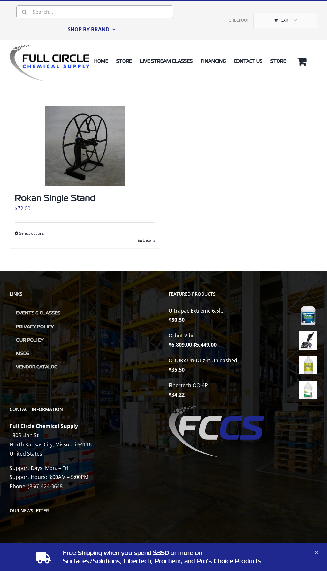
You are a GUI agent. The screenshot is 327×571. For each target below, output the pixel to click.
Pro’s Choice (214, 561)
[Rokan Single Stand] (85, 146)
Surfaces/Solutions (91, 561)
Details (149, 240)
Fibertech (137, 561)
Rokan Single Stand (55, 198)
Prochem (168, 561)
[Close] (316, 552)
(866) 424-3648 (45, 486)
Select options (31, 233)
